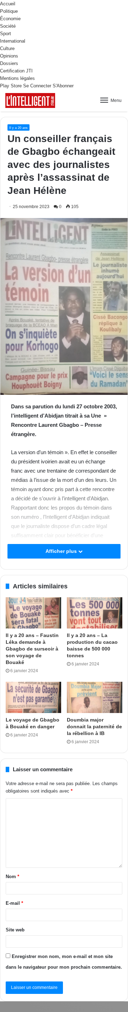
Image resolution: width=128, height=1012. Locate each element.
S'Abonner (63, 85)
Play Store (11, 85)
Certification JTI (16, 71)
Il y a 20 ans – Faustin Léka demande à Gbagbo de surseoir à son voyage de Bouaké (32, 648)
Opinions (9, 56)
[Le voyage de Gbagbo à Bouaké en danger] (33, 697)
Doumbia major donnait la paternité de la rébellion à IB (94, 726)
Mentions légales (17, 78)
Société (8, 26)
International (12, 41)
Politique (9, 11)
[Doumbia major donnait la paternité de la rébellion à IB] (94, 697)
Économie (10, 18)
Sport (5, 33)
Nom (12, 876)
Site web (15, 929)
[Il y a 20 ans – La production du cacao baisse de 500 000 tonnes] (94, 613)
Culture (7, 48)
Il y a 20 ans (18, 128)
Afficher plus (62, 551)
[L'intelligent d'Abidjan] (30, 100)
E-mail (14, 903)
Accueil (7, 3)
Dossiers (9, 63)
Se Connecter (37, 85)
